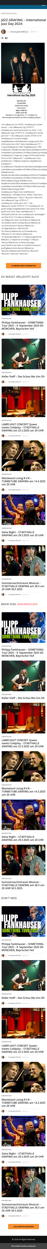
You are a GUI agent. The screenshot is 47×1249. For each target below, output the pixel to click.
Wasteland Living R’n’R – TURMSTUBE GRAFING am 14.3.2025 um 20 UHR (23, 481)
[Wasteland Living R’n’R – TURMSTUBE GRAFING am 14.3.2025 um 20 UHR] (23, 455)
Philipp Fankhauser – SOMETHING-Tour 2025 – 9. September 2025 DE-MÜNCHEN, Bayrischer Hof (23, 325)
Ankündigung (9, 13)
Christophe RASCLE (19, 31)
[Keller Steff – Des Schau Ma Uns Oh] (23, 354)
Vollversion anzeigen (24, 1226)
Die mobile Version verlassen (23, 1246)
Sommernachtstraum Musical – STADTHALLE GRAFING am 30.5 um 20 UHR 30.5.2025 (23, 586)
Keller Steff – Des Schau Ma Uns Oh (23, 376)
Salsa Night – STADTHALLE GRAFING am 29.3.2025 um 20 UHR (23, 533)
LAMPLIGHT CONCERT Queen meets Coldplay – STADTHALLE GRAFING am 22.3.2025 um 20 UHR (23, 427)
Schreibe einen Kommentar (23, 266)
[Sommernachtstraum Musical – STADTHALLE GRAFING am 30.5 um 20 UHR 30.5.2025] (23, 560)
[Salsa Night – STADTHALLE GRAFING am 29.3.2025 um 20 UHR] (23, 509)
